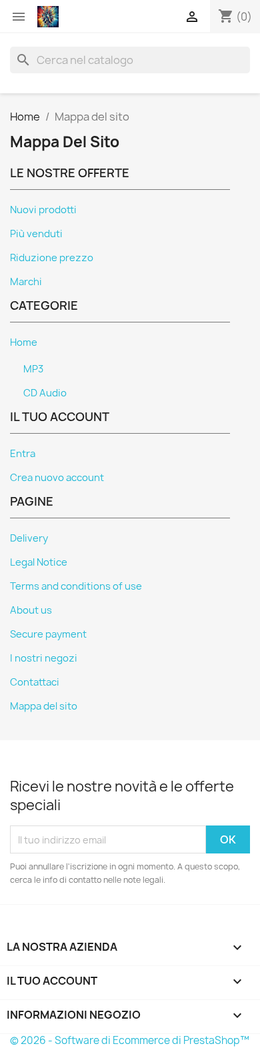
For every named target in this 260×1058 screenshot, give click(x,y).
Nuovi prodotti (43, 210)
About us (31, 610)
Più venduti (36, 234)
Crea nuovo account (57, 477)
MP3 (33, 369)
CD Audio (45, 393)
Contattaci (34, 682)
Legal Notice (38, 562)
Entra (22, 453)
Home (23, 342)
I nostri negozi (43, 658)
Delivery (29, 538)
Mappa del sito (43, 706)
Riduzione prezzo (51, 257)
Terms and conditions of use (76, 586)
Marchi (26, 281)
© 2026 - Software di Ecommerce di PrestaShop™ (129, 1040)
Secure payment (48, 634)
